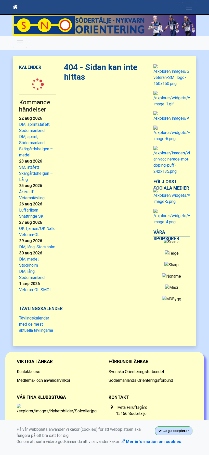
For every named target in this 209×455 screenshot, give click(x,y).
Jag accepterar (175, 431)
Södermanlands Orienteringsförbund (141, 380)
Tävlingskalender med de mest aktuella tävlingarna (36, 324)
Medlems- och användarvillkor (43, 380)
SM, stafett (29, 167)
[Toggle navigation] (189, 7)
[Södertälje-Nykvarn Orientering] (104, 25)
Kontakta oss (28, 371)
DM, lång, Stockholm (37, 246)
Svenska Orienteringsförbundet (136, 371)
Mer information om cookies (153, 441)
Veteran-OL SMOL (35, 289)
